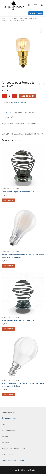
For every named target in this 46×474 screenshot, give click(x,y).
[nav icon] (35, 5)
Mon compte (36, 13)
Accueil (5, 18)
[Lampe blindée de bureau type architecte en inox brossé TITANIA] (43, 83)
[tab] (6, 112)
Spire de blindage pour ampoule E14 (18, 320)
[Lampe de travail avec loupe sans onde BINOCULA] (39, 83)
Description (6, 113)
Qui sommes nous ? (9, 418)
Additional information (25, 113)
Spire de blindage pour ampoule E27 (18, 192)
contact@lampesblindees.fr (13, 460)
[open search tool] (29, 5)
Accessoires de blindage (29, 18)
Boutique (14, 18)
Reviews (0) (8, 117)
